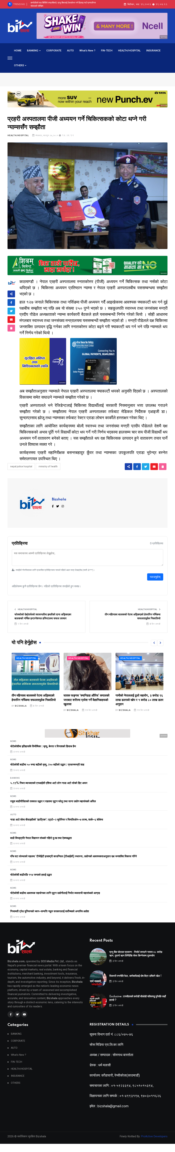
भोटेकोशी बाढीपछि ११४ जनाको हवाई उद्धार (31, 874)
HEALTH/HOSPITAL (129, 50)
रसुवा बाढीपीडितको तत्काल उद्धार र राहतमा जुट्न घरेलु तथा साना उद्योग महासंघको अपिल (53, 801)
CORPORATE (53, 50)
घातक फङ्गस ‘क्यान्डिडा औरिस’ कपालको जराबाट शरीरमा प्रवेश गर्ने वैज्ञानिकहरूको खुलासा (34, 700)
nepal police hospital (21, 466)
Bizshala (59, 499)
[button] (154, 643)
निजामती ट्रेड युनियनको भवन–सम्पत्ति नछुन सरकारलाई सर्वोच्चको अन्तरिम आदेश (49, 911)
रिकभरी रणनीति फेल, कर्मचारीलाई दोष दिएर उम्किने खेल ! (135, 976)
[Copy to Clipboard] (11, 328)
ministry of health (48, 466)
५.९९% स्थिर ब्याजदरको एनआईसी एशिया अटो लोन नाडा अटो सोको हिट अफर (48, 783)
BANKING (32, 50)
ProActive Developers (154, 1136)
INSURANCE (153, 50)
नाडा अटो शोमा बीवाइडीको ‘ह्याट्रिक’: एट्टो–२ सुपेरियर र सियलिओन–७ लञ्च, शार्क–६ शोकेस (56, 819)
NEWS (123, 658)
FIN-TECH (106, 50)
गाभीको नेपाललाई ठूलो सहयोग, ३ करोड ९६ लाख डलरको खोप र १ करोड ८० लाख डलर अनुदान (87, 700)
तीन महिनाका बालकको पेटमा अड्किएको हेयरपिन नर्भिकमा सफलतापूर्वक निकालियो (132, 616)
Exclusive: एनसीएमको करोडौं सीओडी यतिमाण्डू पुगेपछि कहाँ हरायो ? (65, 4)
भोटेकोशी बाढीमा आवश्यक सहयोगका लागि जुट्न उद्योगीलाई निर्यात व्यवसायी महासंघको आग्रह (55, 893)
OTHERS (19, 65)
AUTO (70, 50)
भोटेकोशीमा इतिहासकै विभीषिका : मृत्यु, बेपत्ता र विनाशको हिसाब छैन (43, 746)
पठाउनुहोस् (155, 576)
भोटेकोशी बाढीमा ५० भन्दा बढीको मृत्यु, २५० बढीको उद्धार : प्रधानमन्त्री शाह (47, 764)
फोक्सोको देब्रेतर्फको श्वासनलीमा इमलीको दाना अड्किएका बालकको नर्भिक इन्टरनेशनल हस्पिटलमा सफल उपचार (43, 616)
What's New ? (87, 50)
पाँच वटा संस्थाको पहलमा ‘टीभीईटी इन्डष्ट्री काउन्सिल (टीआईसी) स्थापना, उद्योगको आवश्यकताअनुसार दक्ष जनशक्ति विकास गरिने (73, 856)
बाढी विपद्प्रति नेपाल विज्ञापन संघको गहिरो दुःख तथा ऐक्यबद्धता (41, 838)
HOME (17, 50)
